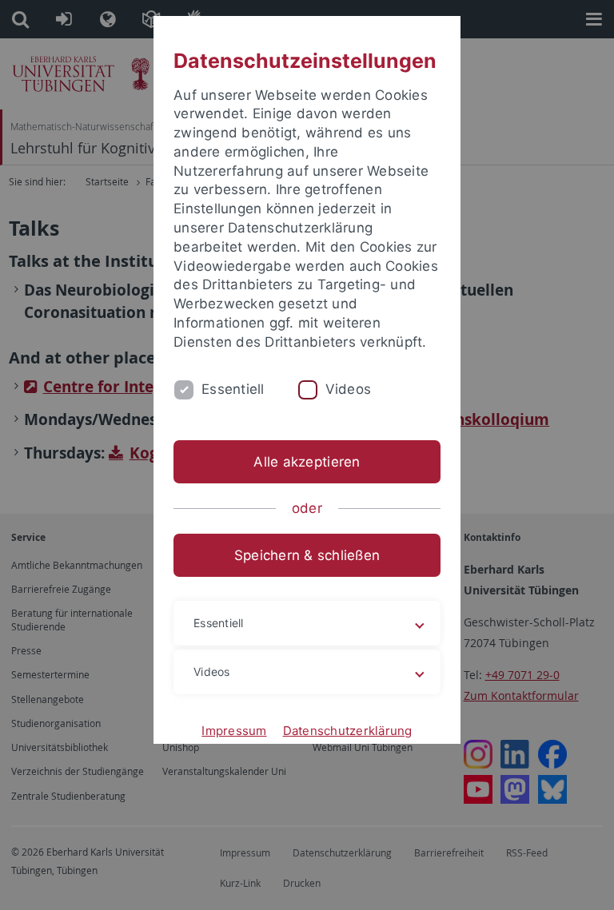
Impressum (233, 730)
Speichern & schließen (307, 555)
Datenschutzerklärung (348, 730)
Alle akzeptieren (306, 462)
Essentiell (233, 389)
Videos (348, 389)
